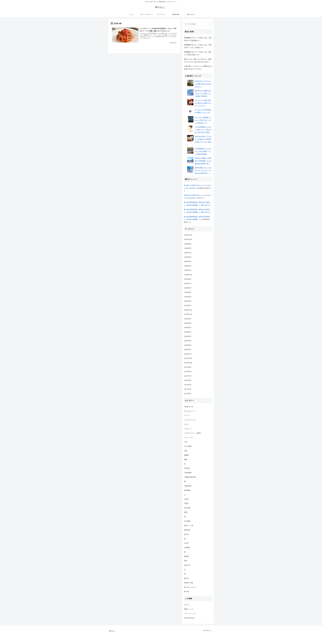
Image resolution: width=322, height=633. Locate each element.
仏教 (185, 451)
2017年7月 (187, 376)
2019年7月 (187, 283)
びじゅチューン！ (190, 411)
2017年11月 (188, 358)
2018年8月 (187, 323)
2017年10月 (188, 363)
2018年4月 (187, 341)
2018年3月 (187, 345)
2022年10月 (188, 235)
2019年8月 (187, 279)
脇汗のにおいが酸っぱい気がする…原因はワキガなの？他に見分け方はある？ (197, 60)
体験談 (186, 455)
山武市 (186, 499)
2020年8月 (187, 248)
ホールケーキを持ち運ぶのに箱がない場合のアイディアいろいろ (203, 103)
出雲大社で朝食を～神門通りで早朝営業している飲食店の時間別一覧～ (203, 160)
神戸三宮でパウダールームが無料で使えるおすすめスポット (203, 83)
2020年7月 (187, 253)
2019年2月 (187, 301)
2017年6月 (187, 380)
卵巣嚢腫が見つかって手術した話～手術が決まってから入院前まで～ (197, 46)
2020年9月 (187, 244)
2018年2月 (187, 349)
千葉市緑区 (188, 472)
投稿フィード (188, 609)
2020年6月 (187, 257)
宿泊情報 (187, 490)
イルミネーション (190, 420)
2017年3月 (187, 393)
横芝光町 (187, 530)
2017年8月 (187, 371)
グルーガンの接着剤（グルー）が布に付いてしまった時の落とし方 (203, 120)
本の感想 (187, 521)
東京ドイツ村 (188, 525)
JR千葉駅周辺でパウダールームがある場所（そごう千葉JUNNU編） (203, 151)
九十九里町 (188, 446)
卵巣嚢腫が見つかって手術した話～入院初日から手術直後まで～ (197, 39)
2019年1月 (187, 305)
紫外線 (186, 556)
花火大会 (187, 565)
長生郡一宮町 (188, 583)
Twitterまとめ (188, 407)
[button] (210, 24)
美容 (185, 561)
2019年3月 (187, 297)
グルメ (186, 424)
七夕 (185, 442)
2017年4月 (187, 389)
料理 (185, 512)
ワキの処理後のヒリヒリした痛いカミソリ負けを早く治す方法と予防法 (203, 129)
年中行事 (187, 508)
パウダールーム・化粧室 (192, 433)
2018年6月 (187, 332)
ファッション (188, 437)
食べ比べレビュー (190, 587)
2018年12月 (188, 310)
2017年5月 (187, 385)
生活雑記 (187, 547)
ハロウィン (188, 429)
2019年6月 (187, 288)
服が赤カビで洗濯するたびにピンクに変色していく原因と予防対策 (203, 93)
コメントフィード (190, 613)
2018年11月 (188, 314)
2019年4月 (187, 292)
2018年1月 (187, 354)
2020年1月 (187, 270)
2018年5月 (187, 336)
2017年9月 (187, 367)
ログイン (187, 605)
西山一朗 (204, 205)
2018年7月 (187, 327)
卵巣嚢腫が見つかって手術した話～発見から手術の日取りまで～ (197, 53)
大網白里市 (188, 486)
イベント (187, 415)
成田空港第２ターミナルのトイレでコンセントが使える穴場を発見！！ (203, 170)
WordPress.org (189, 618)
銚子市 (186, 578)
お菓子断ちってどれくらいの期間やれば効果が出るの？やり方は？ (197, 67)
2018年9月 (187, 319)
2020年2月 (187, 266)
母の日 (186, 534)
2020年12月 (188, 239)
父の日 (186, 543)
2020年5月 (187, 261)
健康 (185, 459)
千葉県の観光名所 (190, 477)
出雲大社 (187, 468)
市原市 (186, 503)
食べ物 (186, 591)
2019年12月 (188, 275)
